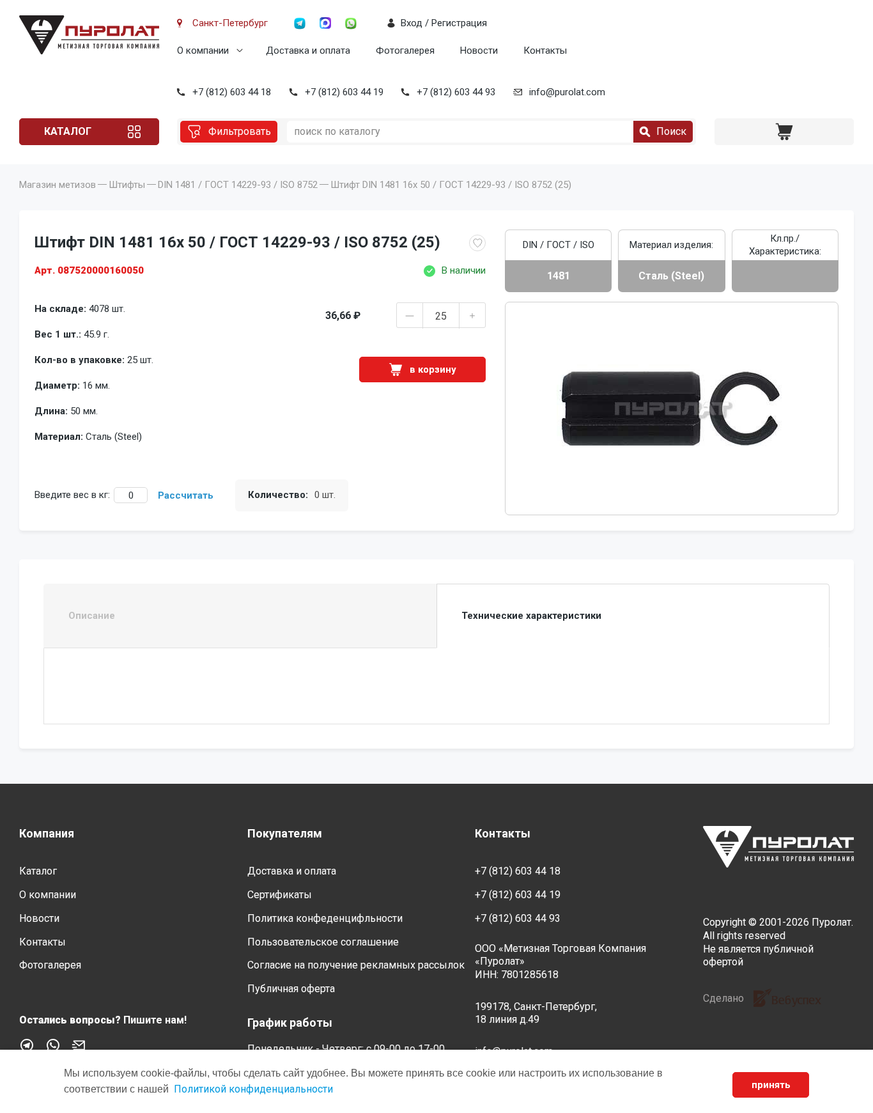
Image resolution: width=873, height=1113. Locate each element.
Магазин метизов (57, 185)
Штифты (127, 185)
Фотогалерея (405, 50)
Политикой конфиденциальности (253, 1089)
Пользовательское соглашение (323, 942)
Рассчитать (185, 495)
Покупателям (284, 833)
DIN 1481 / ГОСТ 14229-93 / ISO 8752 (238, 185)
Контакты (545, 50)
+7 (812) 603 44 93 (456, 92)
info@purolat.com (567, 92)
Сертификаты (279, 895)
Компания (46, 833)
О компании (203, 50)
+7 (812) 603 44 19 (344, 92)
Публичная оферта (291, 989)
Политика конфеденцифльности (325, 918)
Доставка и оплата (308, 50)
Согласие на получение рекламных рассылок (356, 965)
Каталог (67, 131)
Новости (479, 50)
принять (771, 1085)
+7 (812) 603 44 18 (231, 92)
